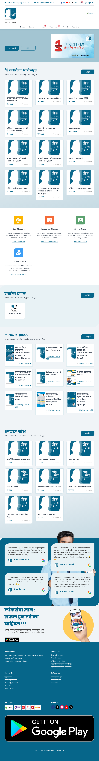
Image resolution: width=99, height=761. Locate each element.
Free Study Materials (71, 27)
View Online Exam (80, 242)
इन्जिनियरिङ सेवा (56, 680)
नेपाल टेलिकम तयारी (57, 655)
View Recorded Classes (49, 242)
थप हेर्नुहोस (88, 72)
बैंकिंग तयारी (54, 683)
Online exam (54, 27)
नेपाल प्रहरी (8, 686)
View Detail (12, 48)
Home (23, 27)
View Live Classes (18, 242)
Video (28, 48)
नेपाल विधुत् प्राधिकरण (11, 683)
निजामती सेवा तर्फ (56, 658)
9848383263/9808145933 (13, 658)
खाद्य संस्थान (8, 677)
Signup (90, 3)
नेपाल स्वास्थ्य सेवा (56, 677)
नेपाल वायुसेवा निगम (11, 680)
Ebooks (32, 27)
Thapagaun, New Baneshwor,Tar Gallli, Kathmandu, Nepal (24, 655)
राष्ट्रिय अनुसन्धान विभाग (58, 661)
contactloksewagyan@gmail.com (18, 3)
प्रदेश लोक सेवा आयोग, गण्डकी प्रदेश (61, 667)
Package (43, 27)
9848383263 (39, 3)
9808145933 (49, 3)
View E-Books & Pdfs (18, 274)
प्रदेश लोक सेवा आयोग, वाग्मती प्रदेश (61, 664)
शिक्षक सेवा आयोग (10, 689)
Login (80, 3)
